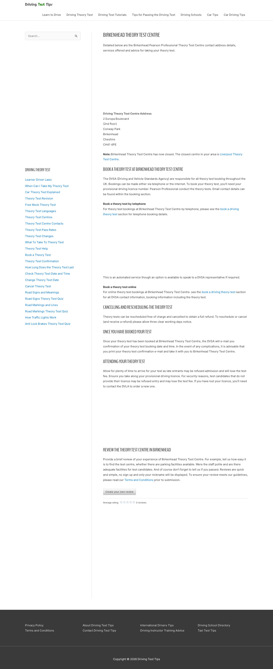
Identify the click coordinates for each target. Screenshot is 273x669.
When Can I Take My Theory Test (47, 186)
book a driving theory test (219, 292)
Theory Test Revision (39, 198)
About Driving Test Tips (98, 625)
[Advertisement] (53, 103)
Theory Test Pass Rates (40, 230)
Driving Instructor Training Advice (162, 630)
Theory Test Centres (38, 217)
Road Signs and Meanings (42, 292)
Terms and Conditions (138, 480)
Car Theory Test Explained (42, 192)
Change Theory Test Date (42, 280)
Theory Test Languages (40, 211)
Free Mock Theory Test (40, 204)
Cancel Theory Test (38, 286)
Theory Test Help (36, 248)
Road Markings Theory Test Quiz (46, 311)
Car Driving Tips (234, 15)
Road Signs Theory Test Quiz (44, 298)
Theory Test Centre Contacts (44, 223)
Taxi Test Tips (207, 630)
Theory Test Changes (39, 236)
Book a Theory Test (38, 255)
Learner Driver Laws (38, 179)
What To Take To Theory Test (44, 242)
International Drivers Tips (157, 625)
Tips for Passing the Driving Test (153, 15)
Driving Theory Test (79, 15)
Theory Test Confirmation (42, 261)
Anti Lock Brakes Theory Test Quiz (47, 323)
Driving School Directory (214, 625)
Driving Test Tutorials (112, 15)
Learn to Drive (51, 15)
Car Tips (212, 15)
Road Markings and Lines (41, 305)
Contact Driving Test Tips (99, 630)
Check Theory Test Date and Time (47, 273)
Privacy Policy (34, 625)
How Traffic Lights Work (40, 317)
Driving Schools (191, 15)
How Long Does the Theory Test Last (49, 267)
